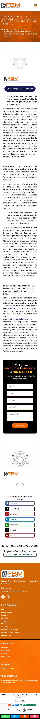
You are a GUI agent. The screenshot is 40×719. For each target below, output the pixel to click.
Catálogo (5, 621)
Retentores (5, 656)
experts (29, 710)
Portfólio (4, 618)
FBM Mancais (9, 308)
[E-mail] (34, 716)
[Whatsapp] (5, 716)
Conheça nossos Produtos (21, 88)
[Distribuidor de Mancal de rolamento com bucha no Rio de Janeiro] (10, 5)
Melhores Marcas (7, 624)
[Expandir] (36, 5)
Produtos (4, 615)
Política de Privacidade (10, 633)
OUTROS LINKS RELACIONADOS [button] (21, 545)
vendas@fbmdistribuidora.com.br (17, 319)
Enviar (21, 426)
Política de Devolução (9, 630)
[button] (17, 485)
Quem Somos (6, 612)
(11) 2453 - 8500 (7, 668)
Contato (4, 627)
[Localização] (24, 716)
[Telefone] (15, 716)
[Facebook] (3, 597)
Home (7, 30)
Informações (19, 30)
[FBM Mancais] (12, 574)
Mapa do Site (20, 701)
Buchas (4, 653)
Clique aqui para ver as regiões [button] (20, 555)
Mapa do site (6, 636)
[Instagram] (8, 597)
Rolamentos (6, 650)
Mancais (4, 647)
